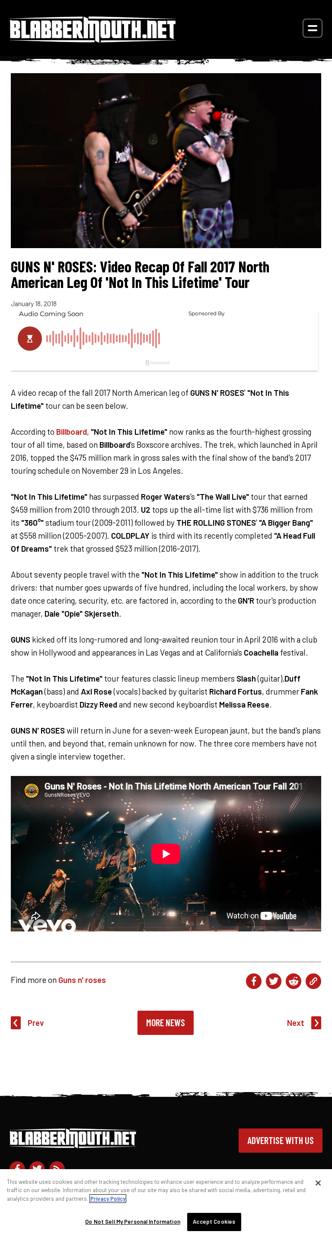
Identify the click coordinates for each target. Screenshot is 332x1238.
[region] (166, 1203)
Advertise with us (280, 1140)
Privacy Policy (107, 1198)
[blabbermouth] (93, 40)
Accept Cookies (214, 1221)
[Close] (318, 1183)
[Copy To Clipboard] (313, 981)
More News (165, 1022)
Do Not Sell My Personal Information (132, 1221)
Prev (36, 1023)
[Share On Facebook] (254, 981)
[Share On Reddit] (293, 981)
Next (295, 1023)
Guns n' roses (82, 980)
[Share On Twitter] (273, 981)
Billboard (71, 431)
